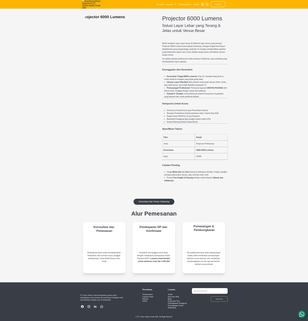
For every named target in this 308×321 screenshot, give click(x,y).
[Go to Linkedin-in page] (96, 306)
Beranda (160, 4)
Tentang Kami (185, 4)
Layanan (169, 4)
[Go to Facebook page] (83, 306)
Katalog (218, 4)
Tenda (170, 294)
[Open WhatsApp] (302, 314)
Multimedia (172, 308)
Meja (170, 299)
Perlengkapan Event (175, 305)
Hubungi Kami (219, 299)
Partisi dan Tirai (174, 301)
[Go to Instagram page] (203, 4)
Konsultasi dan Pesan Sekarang (154, 201)
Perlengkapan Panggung (177, 303)
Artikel (196, 4)
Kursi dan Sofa (173, 297)
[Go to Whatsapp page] (207, 4)
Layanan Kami (147, 297)
